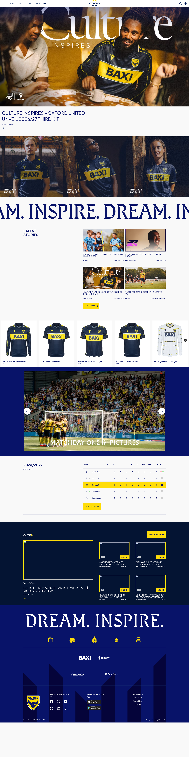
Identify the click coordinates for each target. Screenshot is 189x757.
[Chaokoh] (77, 674)
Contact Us (137, 704)
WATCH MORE (155, 534)
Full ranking (91, 506)
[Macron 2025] (104, 658)
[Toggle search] (180, 3)
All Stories (90, 306)
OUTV (46, 3)
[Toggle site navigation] (4, 3)
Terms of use (137, 698)
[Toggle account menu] (185, 3)
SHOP (38, 3)
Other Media (162, 720)
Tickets (29, 3)
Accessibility (137, 701)
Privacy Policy (138, 694)
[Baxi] (85, 658)
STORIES (12, 3)
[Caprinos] (111, 674)
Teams (21, 3)
